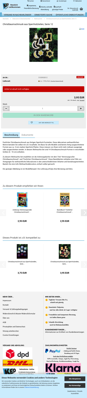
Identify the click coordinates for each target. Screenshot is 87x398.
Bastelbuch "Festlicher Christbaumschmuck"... (65, 211)
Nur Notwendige (75, 385)
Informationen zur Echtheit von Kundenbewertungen (64, 332)
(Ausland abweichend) (57, 81)
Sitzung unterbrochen (11, 331)
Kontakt (6, 305)
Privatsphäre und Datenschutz (14, 327)
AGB (4, 322)
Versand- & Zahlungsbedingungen (15, 309)
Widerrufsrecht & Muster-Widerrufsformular (19, 314)
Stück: (5, 104)
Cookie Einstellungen (11, 335)
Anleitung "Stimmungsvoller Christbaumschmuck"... (22, 211)
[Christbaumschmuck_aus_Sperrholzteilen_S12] (43, 45)
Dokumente (27, 135)
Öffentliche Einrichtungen (69, 15)
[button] (6, 108)
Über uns (6, 318)
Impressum (7, 301)
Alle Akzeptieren (75, 379)
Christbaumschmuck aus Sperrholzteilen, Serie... (22, 263)
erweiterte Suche (43, 15)
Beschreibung (11, 135)
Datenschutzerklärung (31, 387)
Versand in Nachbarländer (17, 15)
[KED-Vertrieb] (12, 6)
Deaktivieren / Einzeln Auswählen (74, 392)
